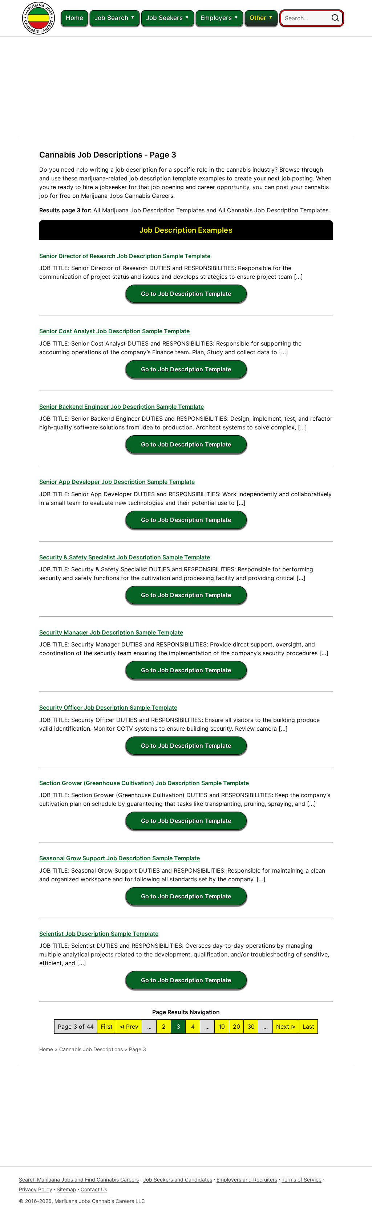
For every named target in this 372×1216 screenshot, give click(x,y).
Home (74, 17)
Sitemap (66, 1189)
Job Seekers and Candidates (177, 1179)
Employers (216, 17)
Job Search (111, 17)
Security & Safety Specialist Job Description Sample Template (124, 557)
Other (258, 17)
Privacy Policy (35, 1189)
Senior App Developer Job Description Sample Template (117, 481)
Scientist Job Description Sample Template (98, 933)
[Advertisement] (186, 87)
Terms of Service (302, 1179)
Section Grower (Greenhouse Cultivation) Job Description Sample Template (144, 783)
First (107, 1026)
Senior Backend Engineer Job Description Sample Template (121, 406)
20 (236, 1026)
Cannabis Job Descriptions (91, 1049)
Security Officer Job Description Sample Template (108, 707)
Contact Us (94, 1189)
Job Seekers (164, 17)
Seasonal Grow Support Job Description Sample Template (119, 858)
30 (251, 1026)
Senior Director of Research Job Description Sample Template (124, 256)
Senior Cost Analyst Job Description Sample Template (114, 331)
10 (222, 1026)
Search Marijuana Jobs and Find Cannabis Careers (79, 1179)
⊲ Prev (129, 1026)
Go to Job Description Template (186, 293)
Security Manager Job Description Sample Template (111, 632)
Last (308, 1026)
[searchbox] (312, 18)
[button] (335, 18)
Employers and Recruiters (247, 1179)
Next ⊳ (286, 1026)
